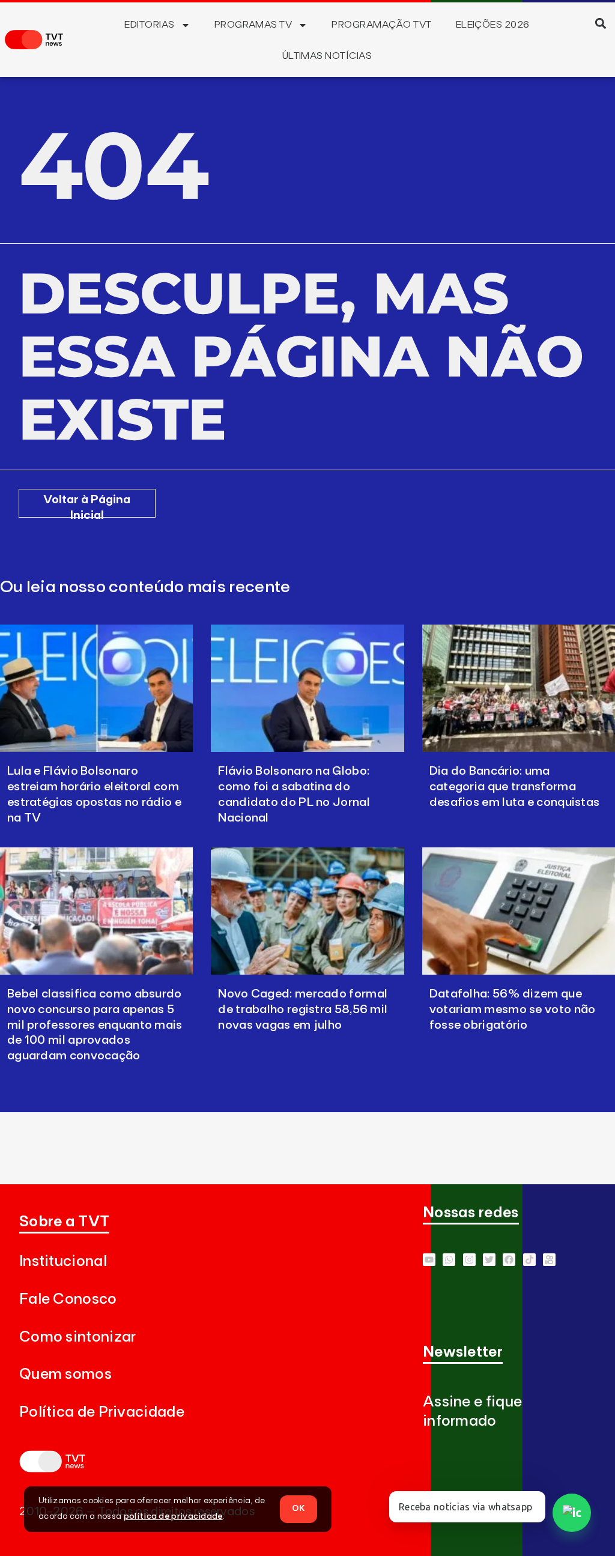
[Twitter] (489, 1259)
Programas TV (253, 24)
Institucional (63, 1261)
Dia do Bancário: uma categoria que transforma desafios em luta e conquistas (514, 786)
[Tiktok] (529, 1259)
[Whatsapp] (449, 1259)
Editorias (149, 24)
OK (298, 1508)
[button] (601, 23)
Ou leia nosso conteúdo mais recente (145, 587)
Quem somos (65, 1374)
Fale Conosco (68, 1299)
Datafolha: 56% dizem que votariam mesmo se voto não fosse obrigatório (512, 1009)
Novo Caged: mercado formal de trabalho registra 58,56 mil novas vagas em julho (302, 1009)
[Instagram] (469, 1259)
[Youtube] (429, 1259)
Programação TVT (381, 24)
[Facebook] (509, 1259)
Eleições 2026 (493, 24)
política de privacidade (173, 1516)
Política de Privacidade (101, 1412)
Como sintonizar (77, 1337)
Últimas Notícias (327, 56)
